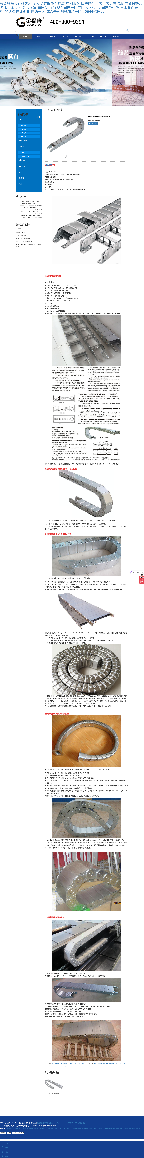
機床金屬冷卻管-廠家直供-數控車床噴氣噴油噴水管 (109, 1064)
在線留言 (103, 36)
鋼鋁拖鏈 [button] (15, 1132)
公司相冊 (90, 36)
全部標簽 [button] (3, 1132)
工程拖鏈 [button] (21, 1132)
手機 (6, 1147)
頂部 (6, 1156)
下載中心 (77, 36)
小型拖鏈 (23, 129)
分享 (6, 1143)
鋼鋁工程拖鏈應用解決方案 (29, 211)
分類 (6, 1152)
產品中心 (51, 36)
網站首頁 (26, 36)
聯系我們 (116, 36)
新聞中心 (64, 36)
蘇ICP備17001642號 (72, 1123)
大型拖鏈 (23, 137)
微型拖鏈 (23, 125)
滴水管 (21, 184)
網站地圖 (82, 1123)
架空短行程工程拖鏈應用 (29, 207)
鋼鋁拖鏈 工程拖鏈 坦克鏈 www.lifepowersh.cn (51, 1123)
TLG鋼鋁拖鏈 (25, 156)
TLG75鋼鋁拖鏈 (54, 1093)
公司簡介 (39, 36)
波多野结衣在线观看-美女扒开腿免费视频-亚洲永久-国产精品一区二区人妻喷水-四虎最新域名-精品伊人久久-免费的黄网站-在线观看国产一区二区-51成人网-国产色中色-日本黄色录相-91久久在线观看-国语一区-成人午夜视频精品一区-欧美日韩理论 (71, 8)
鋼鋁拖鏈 (48, 165)
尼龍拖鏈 (22, 120)
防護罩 (21, 172)
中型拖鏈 (23, 133)
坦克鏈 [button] (9, 1132)
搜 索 (126, 30)
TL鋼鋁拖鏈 (24, 152)
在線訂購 (93, 123)
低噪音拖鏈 (23, 140)
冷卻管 (21, 178)
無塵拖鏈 (22, 166)
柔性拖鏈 (22, 147)
